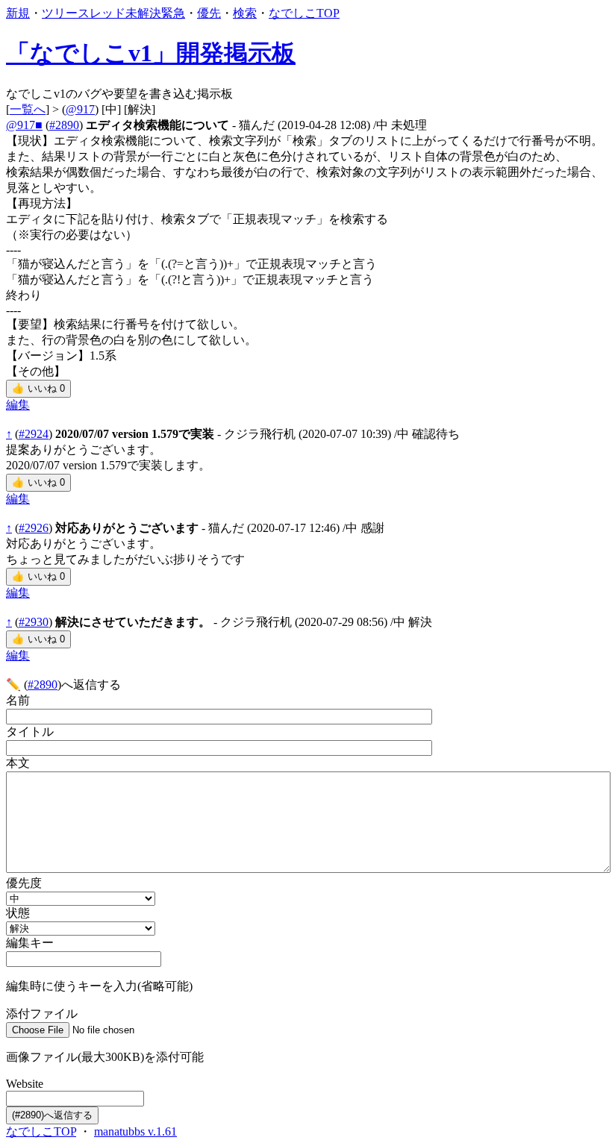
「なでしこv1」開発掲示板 (151, 53)
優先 (209, 13)
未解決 (143, 13)
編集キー (30, 942)
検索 (245, 13)
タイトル (30, 731)
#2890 (64, 125)
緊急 (173, 13)
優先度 (24, 883)
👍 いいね (38, 388)
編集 (18, 404)
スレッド (101, 13)
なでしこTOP (304, 13)
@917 (80, 109)
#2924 (34, 434)
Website (24, 1083)
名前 (18, 700)
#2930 (34, 622)
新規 (18, 13)
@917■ (24, 125)
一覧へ (28, 109)
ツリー (60, 13)
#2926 (34, 528)
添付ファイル (42, 1013)
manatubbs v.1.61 (135, 1131)
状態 (18, 913)
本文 (18, 763)
